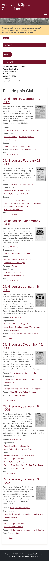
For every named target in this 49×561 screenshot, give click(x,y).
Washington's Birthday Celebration (16, 203)
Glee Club (27, 514)
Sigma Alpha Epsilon (11, 194)
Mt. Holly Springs (16, 149)
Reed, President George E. (20, 508)
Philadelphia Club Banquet (13, 455)
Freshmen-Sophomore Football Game (17, 260)
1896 (6, 215)
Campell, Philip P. (31, 373)
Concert (29, 146)
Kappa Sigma (9, 382)
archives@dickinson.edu (12, 81)
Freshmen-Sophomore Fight (14, 263)
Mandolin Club (37, 514)
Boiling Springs (30, 149)
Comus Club (8, 379)
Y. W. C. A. (24, 194)
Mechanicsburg (16, 530)
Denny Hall (24, 468)
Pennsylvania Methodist (12, 514)
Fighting (21, 272)
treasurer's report (18, 395)
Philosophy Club (10, 191)
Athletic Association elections (30, 389)
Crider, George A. (16, 373)
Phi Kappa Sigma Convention (14, 459)
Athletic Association (37, 379)
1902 (6, 538)
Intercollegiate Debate (18, 330)
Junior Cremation (37, 203)
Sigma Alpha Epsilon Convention (16, 206)
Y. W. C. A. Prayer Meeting (13, 210)
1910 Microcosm (10, 272)
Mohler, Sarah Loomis (31, 130)
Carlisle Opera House (18, 333)
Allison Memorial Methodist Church (23, 392)
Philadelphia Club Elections (14, 275)
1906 (6, 400)
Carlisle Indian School (12, 253)
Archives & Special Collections (18, 6)
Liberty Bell (19, 533)
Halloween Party (18, 146)
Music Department (10, 140)
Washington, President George (21, 184)
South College (33, 333)
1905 (6, 473)
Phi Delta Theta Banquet (35, 465)
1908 (6, 280)
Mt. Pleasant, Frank (17, 247)
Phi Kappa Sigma (25, 324)
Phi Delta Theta (26, 449)
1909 (6, 154)
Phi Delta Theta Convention (14, 465)
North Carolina (38, 530)
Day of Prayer (30, 455)
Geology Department (26, 137)
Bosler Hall (14, 468)
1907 (6, 338)
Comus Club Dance (11, 389)
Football (15, 266)
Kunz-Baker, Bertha (17, 317)
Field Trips (37, 146)
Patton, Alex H (15, 440)
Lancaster (27, 530)
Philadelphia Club (10, 137)
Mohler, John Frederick (12, 130)
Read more (13, 154)
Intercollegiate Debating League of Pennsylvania (22, 327)
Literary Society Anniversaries (15, 200)
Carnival (7, 146)
